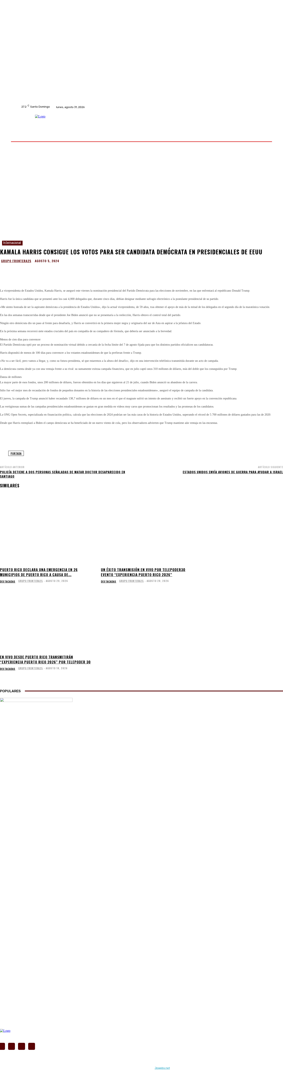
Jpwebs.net (162, 1068)
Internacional (12, 242)
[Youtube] (129, 107)
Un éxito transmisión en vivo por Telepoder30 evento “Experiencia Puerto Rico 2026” (143, 572)
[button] (258, 136)
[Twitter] (124, 107)
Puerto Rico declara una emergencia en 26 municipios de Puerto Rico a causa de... (39, 572)
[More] (184, 271)
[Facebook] (113, 107)
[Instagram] (119, 107)
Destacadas (7, 581)
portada (16, 453)
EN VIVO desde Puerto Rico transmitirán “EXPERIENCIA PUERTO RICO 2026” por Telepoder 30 (45, 659)
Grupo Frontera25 (16, 260)
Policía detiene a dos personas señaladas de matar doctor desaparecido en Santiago (62, 474)
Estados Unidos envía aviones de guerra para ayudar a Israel (233, 472)
